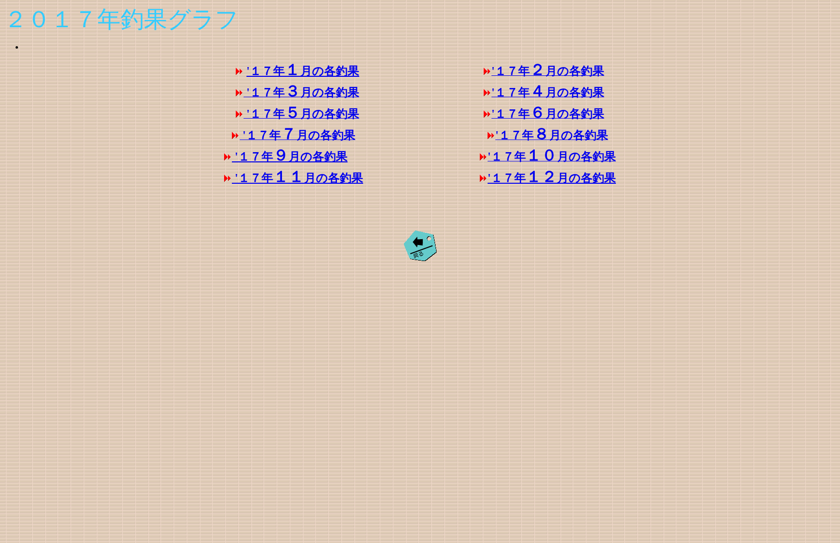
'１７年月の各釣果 (302, 71)
